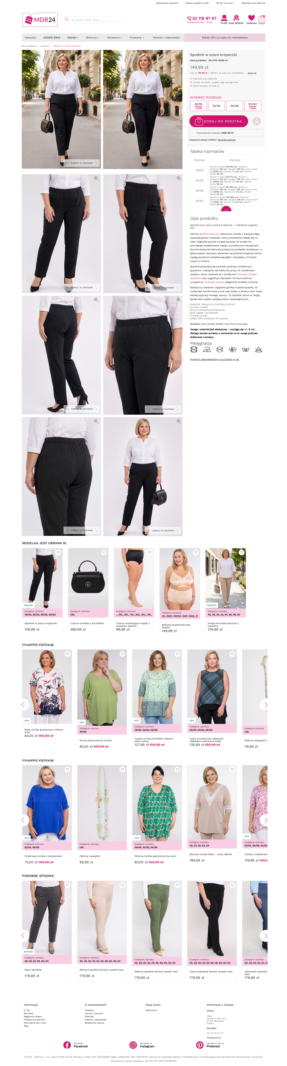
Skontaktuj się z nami (35, 1023)
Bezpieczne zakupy (94, 1023)
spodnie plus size (210, 233)
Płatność (89, 1016)
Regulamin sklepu (33, 1016)
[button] (23, 705)
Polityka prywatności (34, 1019)
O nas (27, 1010)
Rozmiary (28, 1013)
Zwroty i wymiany (94, 1013)
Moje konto (151, 1010)
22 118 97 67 (204, 18)
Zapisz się (252, 73)
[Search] (67, 20)
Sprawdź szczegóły (227, 140)
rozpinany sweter (214, 282)
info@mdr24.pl (214, 1038)
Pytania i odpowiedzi (95, 1019)
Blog (26, 1026)
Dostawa (89, 1010)
